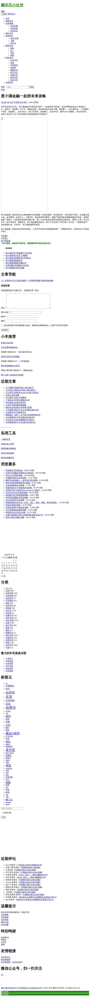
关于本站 (9, 666)
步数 (7, 762)
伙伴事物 (9, 23)
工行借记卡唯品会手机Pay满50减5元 (21, 390)
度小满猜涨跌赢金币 (14, 260)
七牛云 (4, 942)
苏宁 (7, 787)
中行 (8, 689)
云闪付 (10, 692)
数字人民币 (10, 753)
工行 (8, 724)
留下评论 (23, 102)
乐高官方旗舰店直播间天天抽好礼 (20, 473)
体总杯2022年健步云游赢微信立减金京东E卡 (37, 897)
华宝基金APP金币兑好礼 (16, 402)
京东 (12, 53)
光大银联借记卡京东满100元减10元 (20, 417)
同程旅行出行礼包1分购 (15, 512)
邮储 (7, 792)
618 (7, 683)
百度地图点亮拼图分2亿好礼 (17, 265)
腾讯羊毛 (9, 46)
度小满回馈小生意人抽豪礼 (17, 255)
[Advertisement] (45, 537)
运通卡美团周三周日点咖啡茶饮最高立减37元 (24, 515)
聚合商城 (4, 994)
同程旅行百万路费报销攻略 (17, 495)
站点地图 (4, 925)
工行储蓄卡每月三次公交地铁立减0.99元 (22, 410)
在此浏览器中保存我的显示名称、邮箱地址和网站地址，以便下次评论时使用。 (36, 325)
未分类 (8, 613)
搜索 (3, 11)
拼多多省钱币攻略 (13, 505)
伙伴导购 (4, 920)
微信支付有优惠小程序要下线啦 (19, 407)
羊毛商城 (4, 917)
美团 (12, 55)
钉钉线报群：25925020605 (11, 962)
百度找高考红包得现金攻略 (17, 507)
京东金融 (10, 700)
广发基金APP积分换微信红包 (18, 400)
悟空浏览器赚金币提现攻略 (17, 498)
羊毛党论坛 (5, 957)
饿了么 (9, 799)
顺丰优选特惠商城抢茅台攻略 (18, 483)
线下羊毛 (14, 73)
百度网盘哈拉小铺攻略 (30, 867)
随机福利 (4, 991)
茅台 (8, 789)
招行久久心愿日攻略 (13, 281)
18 (5, 568)
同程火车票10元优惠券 (10, 357)
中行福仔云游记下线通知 (16, 398)
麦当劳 (7, 804)
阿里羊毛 (9, 36)
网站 (3, 321)
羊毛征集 (9, 661)
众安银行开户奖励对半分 (16, 412)
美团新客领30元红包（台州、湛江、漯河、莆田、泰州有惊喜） (32, 503)
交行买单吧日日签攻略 (15, 500)
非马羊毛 (14, 60)
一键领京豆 (5, 439)
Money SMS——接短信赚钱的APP (33, 875)
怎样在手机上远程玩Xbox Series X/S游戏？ (23, 490)
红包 (7, 779)
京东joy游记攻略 (12, 395)
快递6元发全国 (7, 343)
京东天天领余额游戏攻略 (16, 405)
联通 (7, 785)
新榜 (3, 944)
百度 (12, 63)
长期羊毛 (9, 82)
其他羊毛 (9, 58)
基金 (7, 719)
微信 (12, 48)
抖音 (7, 739)
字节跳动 (14, 65)
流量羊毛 (9, 615)
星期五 (9, 755)
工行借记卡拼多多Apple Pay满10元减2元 (22, 393)
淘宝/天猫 (14, 38)
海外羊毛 (14, 78)
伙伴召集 (9, 663)
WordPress (5, 937)
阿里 (7, 643)
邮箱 (3, 317)
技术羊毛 (14, 80)
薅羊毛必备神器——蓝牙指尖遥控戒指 (22, 480)
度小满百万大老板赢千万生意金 (19, 253)
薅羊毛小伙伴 (12, 5)
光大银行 (8, 711)
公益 (7, 713)
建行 (7, 728)
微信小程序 (13, 733)
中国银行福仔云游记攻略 (16, 478)
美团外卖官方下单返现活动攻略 (19, 488)
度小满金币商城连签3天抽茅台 (18, 258)
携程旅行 (9, 746)
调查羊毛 (14, 70)
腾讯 (7, 630)
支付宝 (13, 43)
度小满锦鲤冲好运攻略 (15, 268)
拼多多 (13, 68)
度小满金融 (5, 241)
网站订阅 (4, 922)
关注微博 (4, 915)
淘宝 (8, 765)
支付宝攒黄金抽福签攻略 (16, 510)
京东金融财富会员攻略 (15, 485)
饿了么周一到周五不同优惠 (12, 375)
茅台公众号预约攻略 (14, 475)
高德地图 (8, 802)
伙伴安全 (14, 31)
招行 (8, 741)
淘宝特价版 (9, 768)
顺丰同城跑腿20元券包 (10, 366)
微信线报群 (5, 960)
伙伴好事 (14, 26)
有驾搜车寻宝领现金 (14, 470)
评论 (3, 308)
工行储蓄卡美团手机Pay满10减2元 (20, 388)
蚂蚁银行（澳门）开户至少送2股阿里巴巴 (23, 415)
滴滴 (7, 773)
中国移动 (10, 686)
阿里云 (4, 939)
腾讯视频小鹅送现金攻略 (39, 281)
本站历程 (9, 668)
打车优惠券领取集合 (9, 347)
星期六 (8, 758)
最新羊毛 (9, 21)
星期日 (8, 760)
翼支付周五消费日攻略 (15, 517)
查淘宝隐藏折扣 (7, 458)
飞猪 (12, 41)
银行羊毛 (9, 33)
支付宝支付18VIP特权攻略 (16, 493)
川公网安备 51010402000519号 (29, 988)
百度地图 (9, 777)
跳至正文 (11, 14)
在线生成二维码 (7, 444)
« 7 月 (3, 576)
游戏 (7, 770)
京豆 (8, 703)
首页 (7, 19)
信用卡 (11, 707)
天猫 (8, 722)
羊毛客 (16, 102)
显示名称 (5, 312)
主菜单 (4, 14)
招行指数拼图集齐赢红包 (16, 263)
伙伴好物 (14, 28)
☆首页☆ (9, 658)
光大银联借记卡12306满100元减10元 (21, 422)
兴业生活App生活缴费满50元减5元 (20, 420)
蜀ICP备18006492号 (9, 988)
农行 (8, 716)
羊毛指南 (9, 671)
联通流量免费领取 (8, 449)
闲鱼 (7, 794)
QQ (11, 51)
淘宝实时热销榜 (7, 453)
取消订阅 (7, 813)
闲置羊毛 (14, 75)
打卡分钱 (9, 736)
